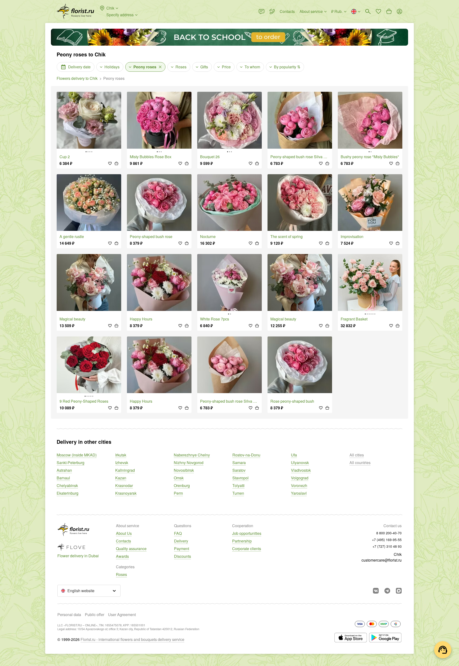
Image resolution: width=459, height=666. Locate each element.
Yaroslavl (299, 493)
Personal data (69, 614)
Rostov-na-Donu (246, 455)
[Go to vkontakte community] (376, 591)
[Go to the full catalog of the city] (75, 11)
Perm (178, 493)
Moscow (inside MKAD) (77, 455)
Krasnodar (124, 485)
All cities (357, 455)
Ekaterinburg (67, 493)
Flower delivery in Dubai (78, 555)
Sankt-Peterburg (70, 462)
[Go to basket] (389, 11)
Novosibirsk (184, 470)
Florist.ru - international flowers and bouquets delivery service (132, 639)
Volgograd (299, 478)
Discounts (182, 556)
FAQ (178, 533)
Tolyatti (238, 485)
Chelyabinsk (67, 485)
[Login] (399, 11)
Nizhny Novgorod (188, 462)
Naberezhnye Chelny (192, 455)
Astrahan (64, 470)
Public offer (94, 614)
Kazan (120, 478)
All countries (360, 462)
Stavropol (240, 478)
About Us (124, 533)
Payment (181, 548)
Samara (239, 462)
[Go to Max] (399, 591)
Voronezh (299, 485)
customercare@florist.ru (381, 560)
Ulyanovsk (300, 462)
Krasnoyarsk (126, 493)
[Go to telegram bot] (387, 591)
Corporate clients (246, 548)
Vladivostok (301, 470)
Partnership (242, 541)
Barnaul (63, 478)
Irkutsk (120, 455)
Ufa (294, 455)
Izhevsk (121, 462)
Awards (122, 556)
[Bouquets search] (368, 11)
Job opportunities (246, 533)
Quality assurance (131, 548)
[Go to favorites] (378, 11)
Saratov (239, 470)
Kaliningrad (125, 470)
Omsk (179, 478)
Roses (121, 574)
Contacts (123, 541)
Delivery (181, 541)
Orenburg (182, 485)
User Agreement (122, 614)
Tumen (238, 493)
